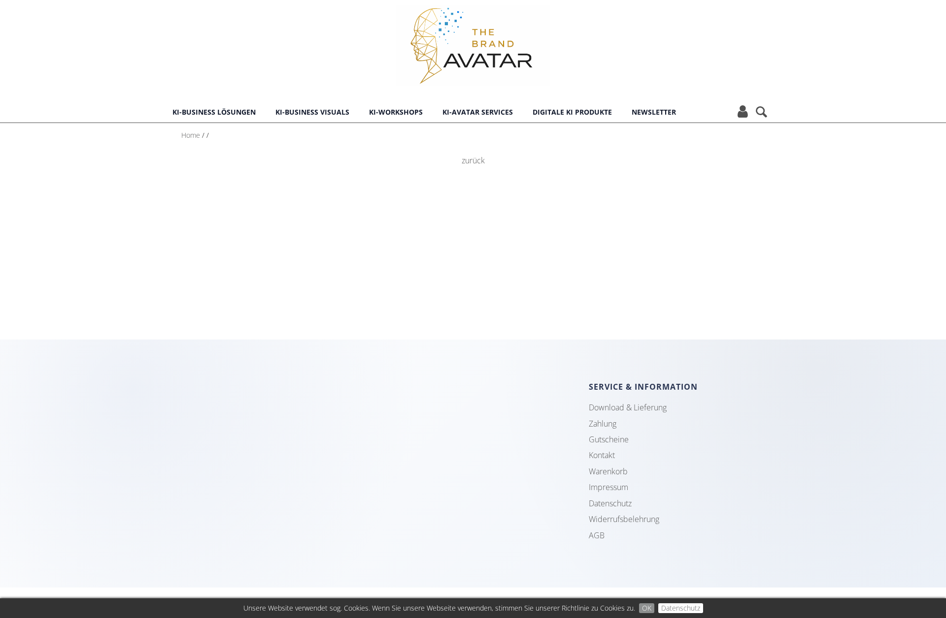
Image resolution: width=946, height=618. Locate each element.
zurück (473, 160)
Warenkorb (608, 471)
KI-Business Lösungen (214, 112)
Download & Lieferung (628, 407)
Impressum (608, 487)
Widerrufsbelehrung (624, 519)
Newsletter (654, 112)
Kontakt (602, 455)
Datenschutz (680, 608)
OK (646, 608)
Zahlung (602, 423)
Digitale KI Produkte (572, 112)
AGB (597, 535)
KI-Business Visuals (312, 112)
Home (190, 135)
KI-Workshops (396, 112)
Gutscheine (609, 439)
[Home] (473, 76)
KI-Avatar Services (477, 112)
